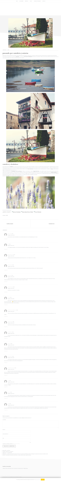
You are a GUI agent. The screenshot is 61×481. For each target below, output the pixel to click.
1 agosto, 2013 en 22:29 (11, 311)
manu (8, 380)
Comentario (4, 419)
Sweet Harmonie (10, 356)
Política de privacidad (16, 443)
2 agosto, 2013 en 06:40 (11, 298)
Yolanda (9, 297)
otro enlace (8, 175)
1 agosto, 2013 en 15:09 (11, 357)
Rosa (8, 244)
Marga (8, 403)
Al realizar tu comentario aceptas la (11, 443)
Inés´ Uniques (10, 233)
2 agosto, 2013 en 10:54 (11, 276)
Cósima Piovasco (10, 321)
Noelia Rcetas (10, 275)
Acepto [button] (43, 479)
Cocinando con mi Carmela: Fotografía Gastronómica (30, 8)
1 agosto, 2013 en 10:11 (11, 405)
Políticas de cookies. (37, 479)
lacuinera (9, 392)
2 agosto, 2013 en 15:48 (11, 266)
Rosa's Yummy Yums (11, 254)
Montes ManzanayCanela (11, 367)
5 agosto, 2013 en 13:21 (11, 245)
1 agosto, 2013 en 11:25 (11, 393)
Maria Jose (9, 343)
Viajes (7, 215)
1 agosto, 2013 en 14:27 (11, 369)
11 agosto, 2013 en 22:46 (11, 235)
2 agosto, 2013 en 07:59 (11, 288)
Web (3, 438)
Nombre (4, 429)
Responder (5, 238)
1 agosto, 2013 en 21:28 (11, 333)
